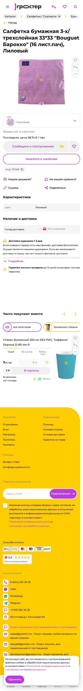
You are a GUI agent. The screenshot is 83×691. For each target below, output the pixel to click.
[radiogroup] (27, 353)
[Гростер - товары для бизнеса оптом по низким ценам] (28, 7)
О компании (10, 424)
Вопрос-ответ (11, 462)
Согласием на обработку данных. (29, 525)
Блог (6, 429)
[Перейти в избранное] (64, 6)
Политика (9, 439)
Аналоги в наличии (41, 159)
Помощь (48, 424)
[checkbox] (5, 505)
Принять (14, 679)
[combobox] (41, 120)
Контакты (9, 444)
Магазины (9, 434)
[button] (75, 338)
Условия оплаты (53, 429)
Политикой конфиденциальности (29, 521)
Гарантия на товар (54, 439)
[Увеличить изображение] (66, 363)
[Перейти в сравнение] (53, 6)
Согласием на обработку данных (25, 669)
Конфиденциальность (16, 467)
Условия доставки (54, 434)
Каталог (10, 16)
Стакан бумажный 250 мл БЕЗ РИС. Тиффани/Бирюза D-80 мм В (35, 342)
